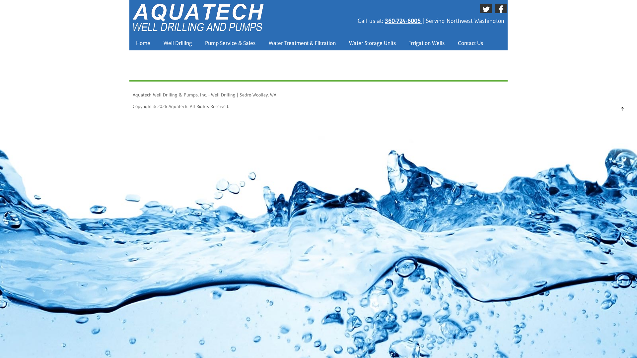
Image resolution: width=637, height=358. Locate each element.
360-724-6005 (403, 21)
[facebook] (502, 8)
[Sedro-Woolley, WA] (198, 30)
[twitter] (487, 8)
